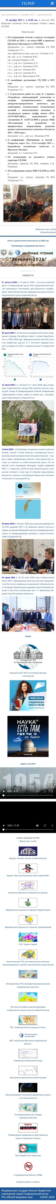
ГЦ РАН (28, 3)
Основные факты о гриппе (28, 1181)
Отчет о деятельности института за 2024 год (28, 240)
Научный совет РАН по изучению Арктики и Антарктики (28, 674)
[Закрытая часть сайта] (46, 229)
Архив (28, 636)
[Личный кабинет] (48, 232)
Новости (28, 275)
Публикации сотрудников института (28, 245)
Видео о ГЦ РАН (28, 763)
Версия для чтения (28, 841)
